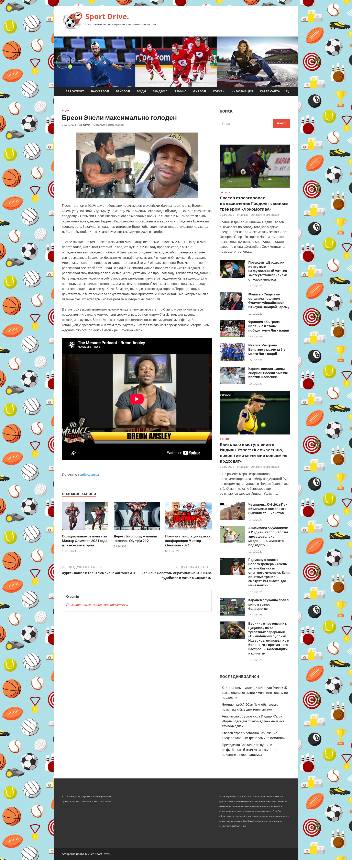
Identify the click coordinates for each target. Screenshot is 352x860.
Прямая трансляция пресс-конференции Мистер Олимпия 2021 (187, 540)
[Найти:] (255, 123)
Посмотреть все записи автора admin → (97, 605)
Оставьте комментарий (109, 124)
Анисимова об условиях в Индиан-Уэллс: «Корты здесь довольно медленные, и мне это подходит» (268, 536)
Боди (141, 91)
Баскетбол (100, 91)
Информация (242, 91)
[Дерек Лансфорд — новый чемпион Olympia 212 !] (137, 531)
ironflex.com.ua (88, 474)
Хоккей (218, 91)
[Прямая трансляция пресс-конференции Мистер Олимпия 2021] (188, 531)
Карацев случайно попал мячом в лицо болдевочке (268, 604)
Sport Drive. (107, 16)
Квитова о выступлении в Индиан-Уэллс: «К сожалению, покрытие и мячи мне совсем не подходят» (255, 692)
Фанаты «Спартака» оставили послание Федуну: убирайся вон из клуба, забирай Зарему (268, 300)
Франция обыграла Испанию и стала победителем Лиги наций (268, 326)
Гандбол (160, 91)
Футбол (199, 91)
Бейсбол (123, 91)
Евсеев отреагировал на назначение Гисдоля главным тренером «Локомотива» (254, 203)
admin (86, 124)
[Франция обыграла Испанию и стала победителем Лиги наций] (232, 336)
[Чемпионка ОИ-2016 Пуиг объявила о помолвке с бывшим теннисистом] (232, 519)
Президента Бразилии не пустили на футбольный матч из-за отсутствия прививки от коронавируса (268, 270)
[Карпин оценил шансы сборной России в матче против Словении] (232, 383)
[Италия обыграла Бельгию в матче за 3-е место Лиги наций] (232, 359)
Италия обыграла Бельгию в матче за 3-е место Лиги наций (266, 349)
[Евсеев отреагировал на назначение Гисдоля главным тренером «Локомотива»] (255, 189)
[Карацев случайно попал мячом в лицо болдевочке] (232, 614)
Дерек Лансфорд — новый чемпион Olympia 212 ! (135, 538)
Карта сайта (270, 91)
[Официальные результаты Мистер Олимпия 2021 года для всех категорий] (85, 531)
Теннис (180, 91)
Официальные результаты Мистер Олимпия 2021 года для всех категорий (84, 540)
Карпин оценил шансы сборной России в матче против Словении (268, 373)
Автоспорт (74, 91)
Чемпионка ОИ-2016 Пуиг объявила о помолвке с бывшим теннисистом (268, 508)
